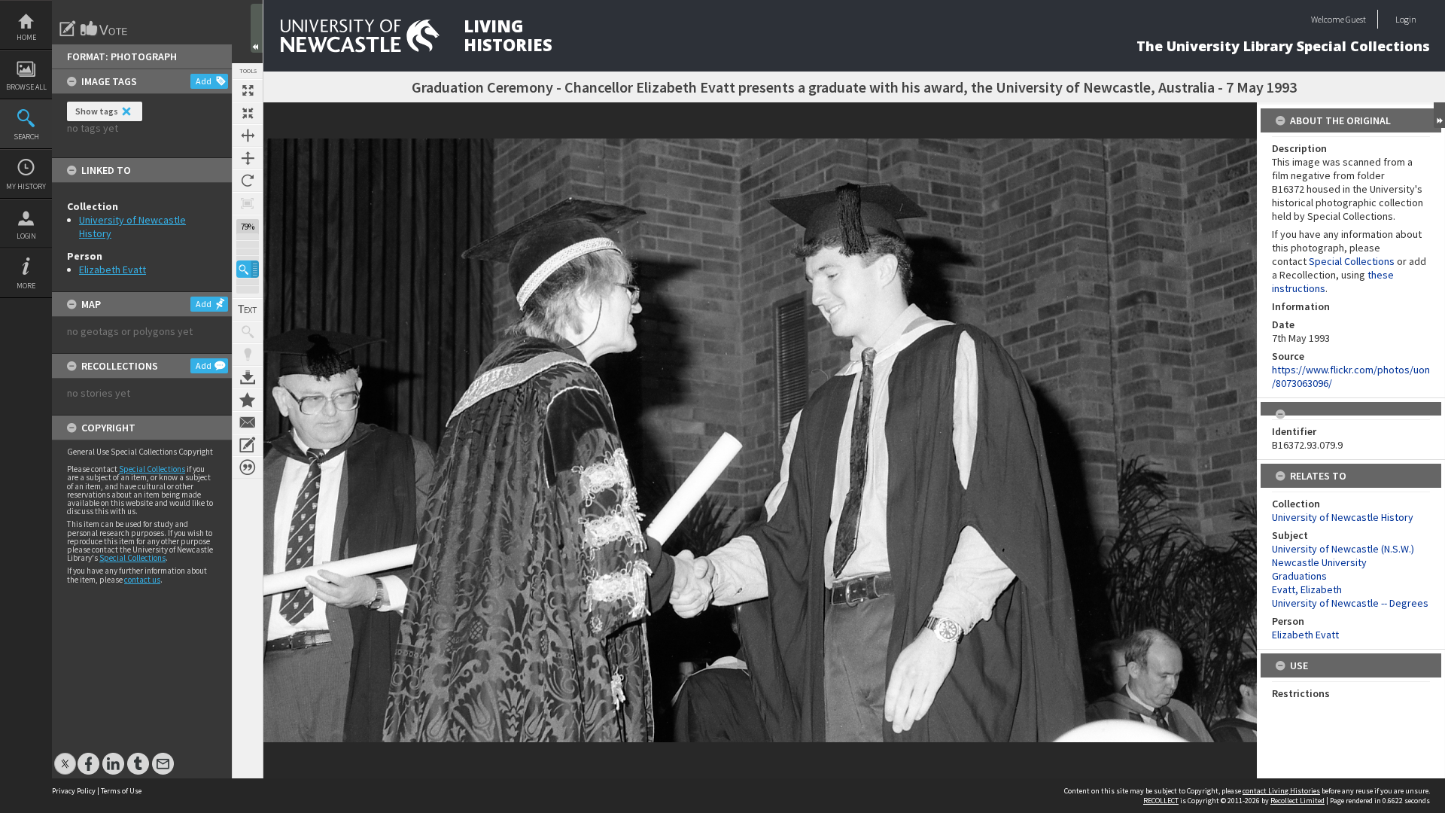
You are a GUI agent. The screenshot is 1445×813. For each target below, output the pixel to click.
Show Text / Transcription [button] (248, 309)
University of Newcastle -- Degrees (1350, 603)
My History (26, 186)
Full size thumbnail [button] (248, 90)
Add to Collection (248, 399)
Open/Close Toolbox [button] (257, 28)
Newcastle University (1319, 562)
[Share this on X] (65, 756)
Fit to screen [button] (248, 113)
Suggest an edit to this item (67, 28)
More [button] (26, 286)
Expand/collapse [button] (1439, 115)
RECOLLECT (1161, 800)
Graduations (1299, 576)
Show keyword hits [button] (248, 332)
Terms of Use (121, 791)
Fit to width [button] (248, 135)
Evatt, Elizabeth (1307, 589)
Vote (104, 28)
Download (248, 377)
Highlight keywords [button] (248, 354)
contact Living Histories (1281, 791)
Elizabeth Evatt (112, 269)
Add (203, 81)
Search (26, 137)
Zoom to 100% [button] (248, 203)
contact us (142, 579)
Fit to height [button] (248, 158)
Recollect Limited (1297, 800)
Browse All (26, 87)
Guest (1356, 19)
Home (26, 37)
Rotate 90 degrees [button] (248, 180)
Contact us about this (248, 422)
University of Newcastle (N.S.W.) (1343, 549)
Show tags (96, 111)
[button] (247, 269)
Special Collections (152, 469)
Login (26, 236)
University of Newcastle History (1342, 517)
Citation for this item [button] (248, 467)
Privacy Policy (74, 791)
